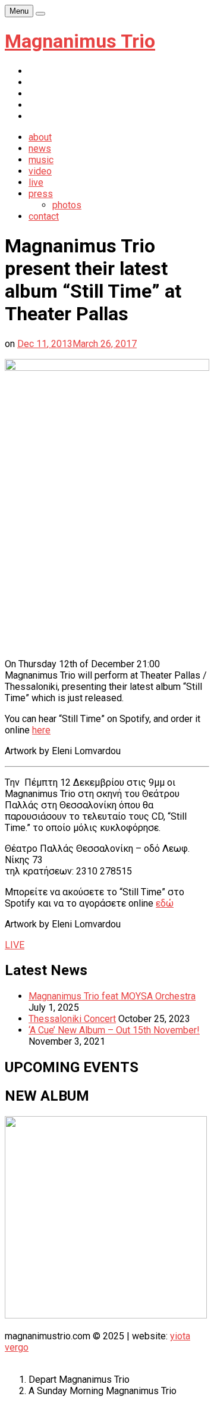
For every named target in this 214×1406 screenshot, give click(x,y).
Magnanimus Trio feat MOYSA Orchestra (112, 996)
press (41, 193)
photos (66, 205)
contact (44, 216)
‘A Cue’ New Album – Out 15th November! (114, 1030)
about (40, 137)
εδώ (165, 903)
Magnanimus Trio (80, 41)
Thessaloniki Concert (72, 1018)
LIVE (14, 945)
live (36, 182)
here (41, 730)
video (40, 171)
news (40, 148)
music (41, 159)
